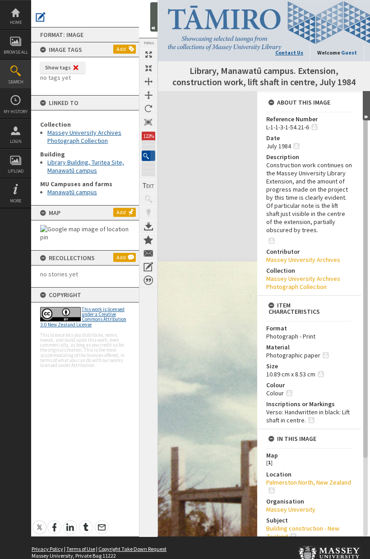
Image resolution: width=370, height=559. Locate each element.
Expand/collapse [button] (366, 105)
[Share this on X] (39, 522)
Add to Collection (148, 240)
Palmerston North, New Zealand (308, 482)
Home (16, 22)
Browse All (16, 52)
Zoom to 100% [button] (148, 122)
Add (121, 49)
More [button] (15, 201)
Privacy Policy (47, 548)
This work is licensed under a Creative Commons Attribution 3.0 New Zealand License (83, 317)
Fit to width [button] (148, 81)
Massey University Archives (303, 260)
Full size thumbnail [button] (148, 54)
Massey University (290, 509)
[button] (148, 156)
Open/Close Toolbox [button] (153, 17)
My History (16, 112)
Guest (349, 52)
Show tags (58, 67)
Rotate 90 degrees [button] (148, 108)
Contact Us (289, 52)
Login (16, 141)
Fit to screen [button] (148, 68)
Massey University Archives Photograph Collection (84, 136)
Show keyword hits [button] (148, 199)
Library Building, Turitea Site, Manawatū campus (85, 166)
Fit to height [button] (148, 95)
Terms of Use (80, 548)
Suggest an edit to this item (41, 17)
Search (15, 82)
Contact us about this (148, 253)
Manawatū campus (72, 192)
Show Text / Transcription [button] (148, 185)
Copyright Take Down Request (132, 548)
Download (148, 226)
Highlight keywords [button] (148, 213)
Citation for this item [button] (148, 280)
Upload (15, 171)
